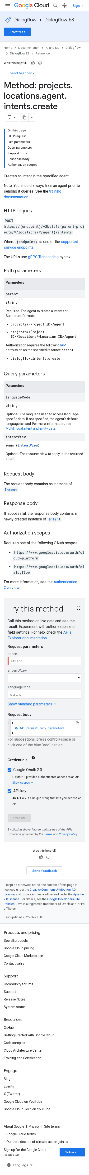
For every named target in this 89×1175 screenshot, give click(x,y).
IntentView (28, 445)
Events (9, 1086)
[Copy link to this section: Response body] (42, 504)
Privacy (34, 1126)
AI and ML (52, 47)
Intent (11, 489)
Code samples (14, 1043)
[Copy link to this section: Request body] (39, 474)
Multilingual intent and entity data (31, 428)
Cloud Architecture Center (23, 1050)
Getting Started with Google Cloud (29, 1035)
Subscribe (73, 1152)
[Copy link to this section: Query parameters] (49, 374)
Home (8, 47)
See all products (16, 940)
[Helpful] (33, 63)
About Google (14, 1126)
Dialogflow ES (59, 20)
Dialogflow (25, 20)
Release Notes (14, 999)
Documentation (28, 47)
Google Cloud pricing (19, 948)
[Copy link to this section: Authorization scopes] (55, 533)
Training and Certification (22, 1058)
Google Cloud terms (21, 1134)
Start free (17, 32)
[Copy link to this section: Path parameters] (46, 271)
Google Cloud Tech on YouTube (27, 1109)
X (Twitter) (12, 1094)
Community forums (18, 984)
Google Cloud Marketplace (23, 956)
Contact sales (14, 963)
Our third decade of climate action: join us (37, 1142)
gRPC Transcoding (43, 257)
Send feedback (22, 73)
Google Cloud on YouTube (23, 1101)
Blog (7, 1079)
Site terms (52, 1126)
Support (10, 992)
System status (15, 1007)
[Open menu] (7, 5)
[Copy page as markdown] (24, 117)
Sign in (78, 6)
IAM (63, 345)
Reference (43, 53)
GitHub (9, 1027)
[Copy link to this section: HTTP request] (38, 211)
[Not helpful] (40, 63)
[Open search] (55, 6)
